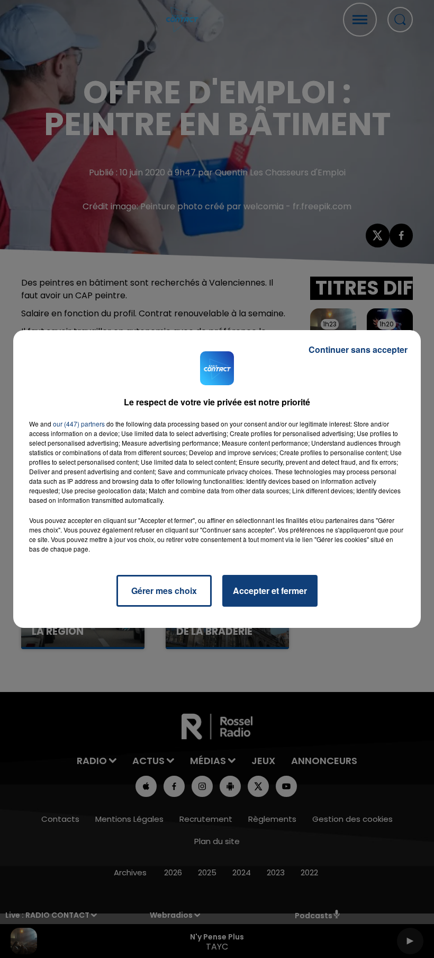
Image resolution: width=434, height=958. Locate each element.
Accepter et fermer (270, 590)
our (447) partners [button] (79, 423)
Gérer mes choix (164, 590)
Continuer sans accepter (358, 349)
